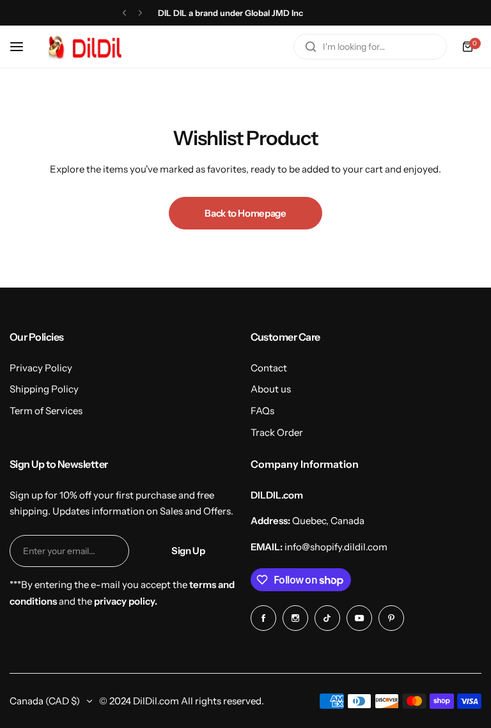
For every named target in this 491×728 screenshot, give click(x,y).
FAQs (262, 411)
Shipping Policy (44, 389)
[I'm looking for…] (311, 46)
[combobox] (370, 46)
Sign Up (188, 551)
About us (271, 389)
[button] (124, 13)
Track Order (277, 432)
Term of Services (46, 411)
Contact (269, 368)
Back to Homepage (245, 213)
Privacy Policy (41, 368)
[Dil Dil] (88, 46)
